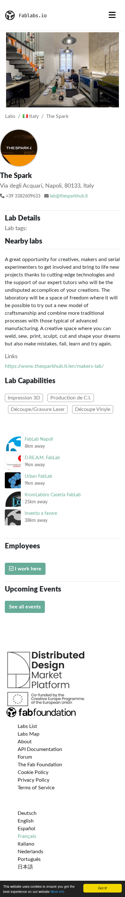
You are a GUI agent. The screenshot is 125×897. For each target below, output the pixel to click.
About (25, 741)
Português (29, 859)
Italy (33, 116)
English (26, 821)
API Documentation (40, 749)
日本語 (25, 867)
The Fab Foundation (40, 764)
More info (57, 891)
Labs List (27, 726)
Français (27, 836)
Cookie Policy (33, 772)
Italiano (26, 844)
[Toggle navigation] (112, 15)
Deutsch (27, 813)
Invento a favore (41, 513)
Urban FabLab (38, 476)
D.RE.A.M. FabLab (42, 457)
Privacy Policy (33, 780)
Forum (25, 757)
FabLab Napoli (39, 439)
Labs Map (28, 734)
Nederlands (30, 851)
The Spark (57, 116)
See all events (25, 606)
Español (26, 828)
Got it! (102, 887)
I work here (27, 568)
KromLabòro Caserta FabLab (53, 494)
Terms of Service (36, 787)
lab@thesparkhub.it (69, 196)
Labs (10, 116)
